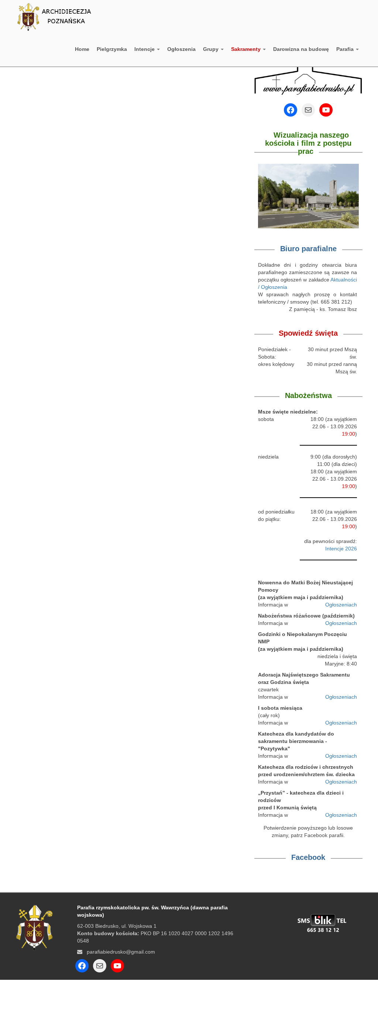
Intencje (145, 49)
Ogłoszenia (181, 49)
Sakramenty (246, 49)
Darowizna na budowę (301, 49)
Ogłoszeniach (341, 605)
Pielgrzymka (112, 49)
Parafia (345, 49)
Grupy (211, 49)
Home (82, 49)
